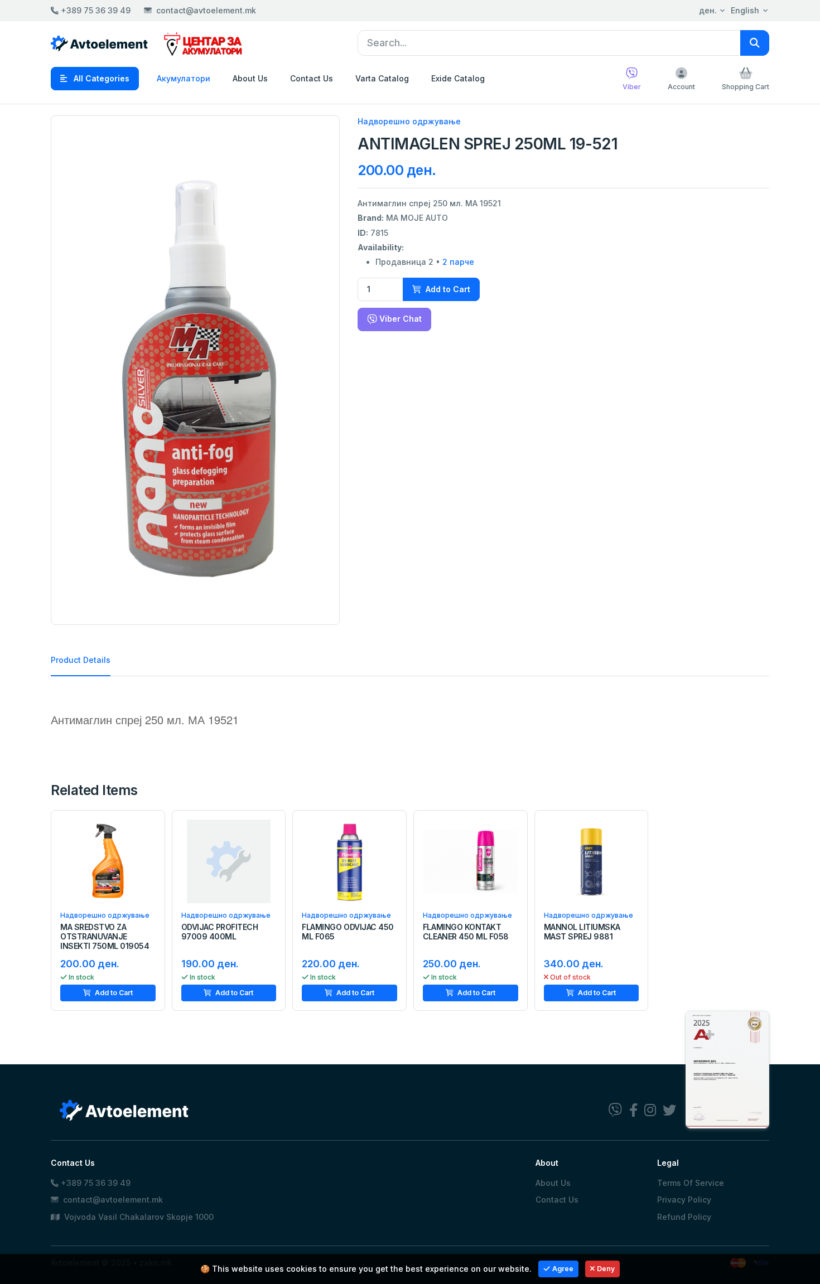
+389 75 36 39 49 (95, 10)
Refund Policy (684, 1217)
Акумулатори (183, 78)
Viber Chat (399, 318)
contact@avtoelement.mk (206, 10)
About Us (250, 78)
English (745, 10)
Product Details (80, 660)
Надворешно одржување (409, 121)
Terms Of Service (690, 1183)
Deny (606, 1268)
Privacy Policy (684, 1199)
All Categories (100, 78)
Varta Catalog (382, 78)
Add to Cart (446, 289)
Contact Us (311, 78)
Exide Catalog (458, 78)
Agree (562, 1268)
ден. (708, 10)
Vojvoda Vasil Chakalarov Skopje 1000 (138, 1217)
